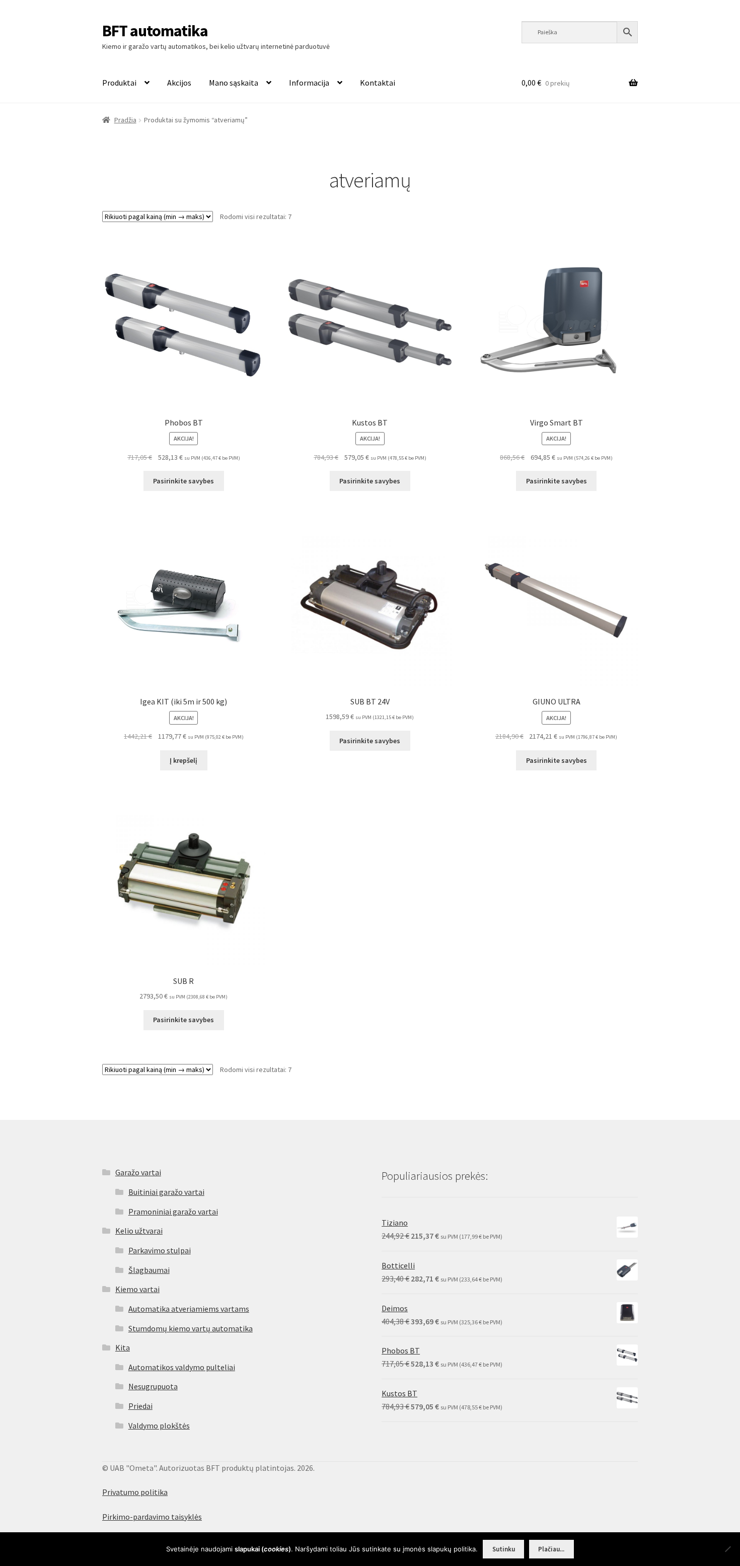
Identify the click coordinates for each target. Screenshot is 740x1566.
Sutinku (503, 1549)
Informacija (309, 83)
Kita (122, 1347)
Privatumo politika (135, 1492)
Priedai (140, 1406)
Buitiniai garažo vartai (166, 1192)
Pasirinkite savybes (183, 480)
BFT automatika (155, 31)
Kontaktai (377, 83)
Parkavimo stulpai (159, 1250)
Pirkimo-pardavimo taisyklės (152, 1517)
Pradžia (125, 119)
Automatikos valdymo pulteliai (181, 1367)
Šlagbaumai (149, 1270)
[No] (727, 1549)
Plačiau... (551, 1549)
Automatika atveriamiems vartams (188, 1309)
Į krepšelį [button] (183, 760)
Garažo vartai (138, 1172)
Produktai (119, 83)
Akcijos (179, 83)
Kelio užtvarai (139, 1231)
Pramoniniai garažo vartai (173, 1211)
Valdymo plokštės (159, 1425)
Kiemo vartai (137, 1289)
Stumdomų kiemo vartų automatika (190, 1328)
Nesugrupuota (153, 1386)
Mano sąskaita (233, 83)
